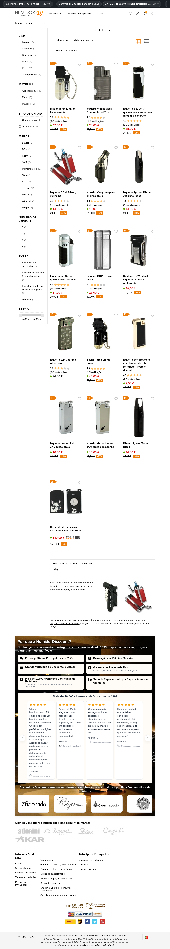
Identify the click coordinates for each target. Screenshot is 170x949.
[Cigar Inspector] (107, 804)
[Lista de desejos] (152, 14)
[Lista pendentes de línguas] (148, 937)
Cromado (29, 48)
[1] (55, 117)
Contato (19, 863)
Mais (101, 13)
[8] (137, 121)
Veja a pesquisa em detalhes (98, 945)
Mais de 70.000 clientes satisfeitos (134, 4)
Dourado (29, 55)
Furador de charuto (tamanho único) (33, 276)
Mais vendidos (81, 40)
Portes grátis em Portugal (30, 4)
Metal (27, 97)
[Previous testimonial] (22, 738)
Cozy (27, 155)
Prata (27, 61)
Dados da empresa (50, 883)
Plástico (28, 103)
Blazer (27, 142)
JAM (26, 162)
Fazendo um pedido (25, 872)
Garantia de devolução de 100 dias (58, 864)
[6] (134, 121)
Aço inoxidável (32, 90)
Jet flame (30, 126)
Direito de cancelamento (53, 874)
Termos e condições (25, 877)
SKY (26, 181)
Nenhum (29, 299)
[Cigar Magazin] (143, 804)
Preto (27, 68)
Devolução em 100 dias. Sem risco (114, 658)
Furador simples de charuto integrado (33, 289)
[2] (58, 117)
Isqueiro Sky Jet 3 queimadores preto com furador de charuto (137, 112)
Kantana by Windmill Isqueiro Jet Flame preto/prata (135, 279)
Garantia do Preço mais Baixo (111, 667)
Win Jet (28, 194)
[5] (68, 117)
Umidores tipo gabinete (91, 860)
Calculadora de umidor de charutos (58, 895)
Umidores (84, 864)
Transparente (31, 74)
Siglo (27, 175)
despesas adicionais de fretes (65, 623)
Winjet (27, 207)
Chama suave (32, 120)
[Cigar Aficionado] (33, 804)
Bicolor (28, 42)
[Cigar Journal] (70, 804)
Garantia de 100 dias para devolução (79, 4)
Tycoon (28, 188)
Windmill (29, 201)
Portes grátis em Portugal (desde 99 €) (49, 658)
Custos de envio (23, 868)
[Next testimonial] (148, 738)
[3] (61, 117)
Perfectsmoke (32, 168)
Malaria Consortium (88, 936)
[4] (64, 117)
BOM (27, 149)
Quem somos (47, 860)
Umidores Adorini (87, 869)
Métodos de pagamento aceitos (56, 878)
